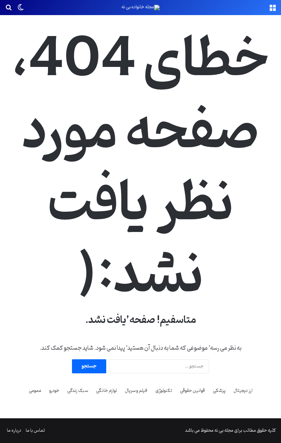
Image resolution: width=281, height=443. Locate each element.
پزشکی (219, 390)
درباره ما (14, 430)
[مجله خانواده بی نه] (140, 7)
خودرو (54, 390)
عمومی (35, 390)
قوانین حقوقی (192, 390)
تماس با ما (35, 430)
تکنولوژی (163, 390)
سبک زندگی (77, 390)
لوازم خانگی (106, 390)
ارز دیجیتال (243, 390)
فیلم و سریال (136, 390)
